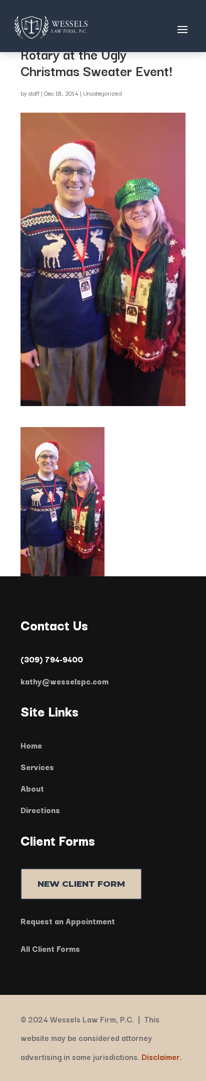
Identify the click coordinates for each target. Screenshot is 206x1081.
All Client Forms (50, 948)
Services (37, 767)
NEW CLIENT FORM (81, 884)
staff (34, 93)
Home (31, 745)
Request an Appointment (67, 921)
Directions (40, 810)
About (32, 788)
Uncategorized (102, 93)
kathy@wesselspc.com (64, 681)
